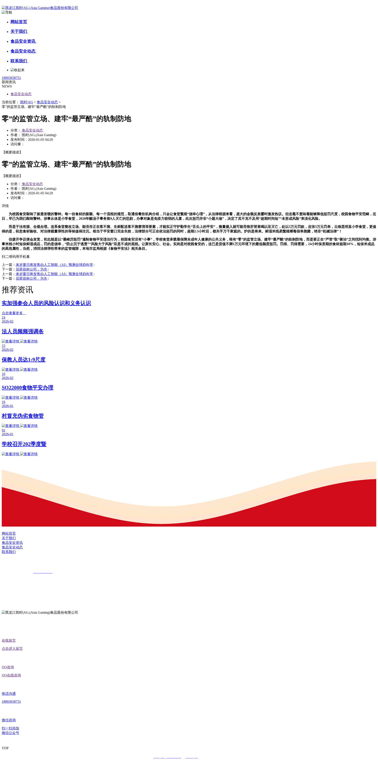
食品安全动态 (23, 51)
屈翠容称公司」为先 (31, 269)
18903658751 (11, 78)
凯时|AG (26, 102)
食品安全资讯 (23, 41)
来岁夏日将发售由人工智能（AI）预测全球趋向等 (54, 265)
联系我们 (19, 61)
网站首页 (18, 21)
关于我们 (19, 31)
